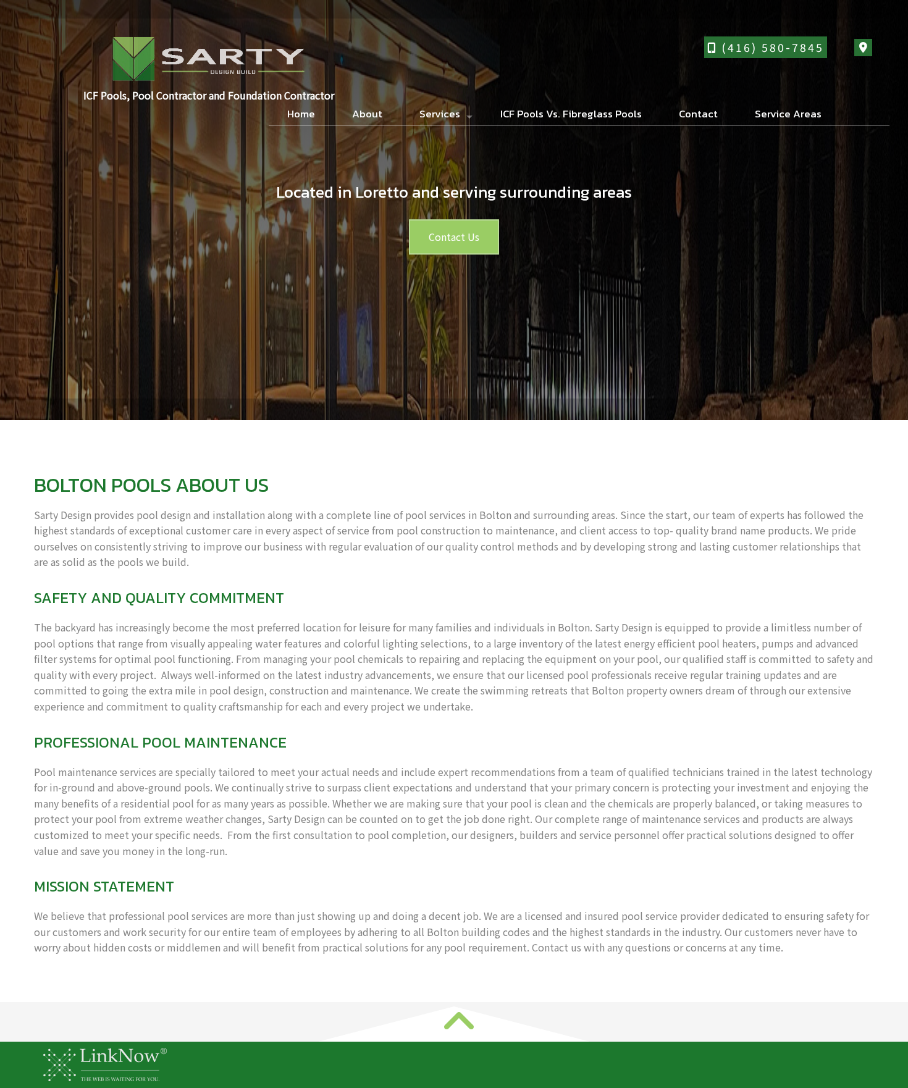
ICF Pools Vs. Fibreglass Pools (571, 114)
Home (301, 114)
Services (439, 114)
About (367, 114)
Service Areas (788, 114)
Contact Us (454, 236)
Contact (698, 114)
